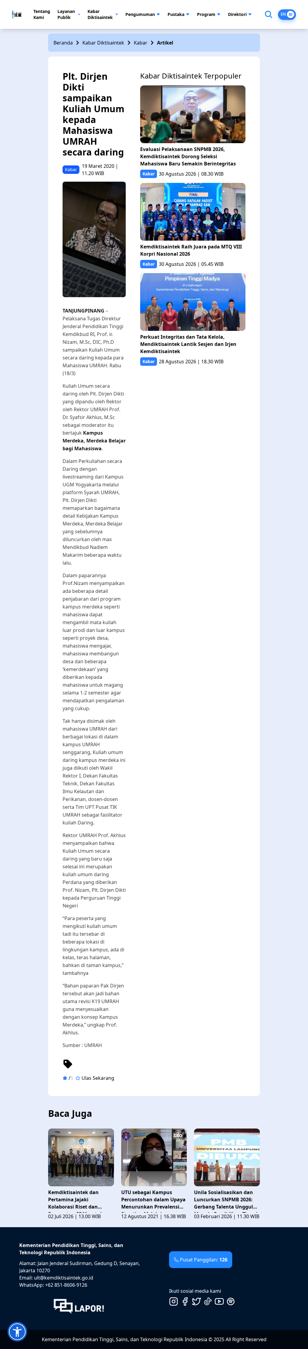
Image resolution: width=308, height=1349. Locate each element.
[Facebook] (184, 1301)
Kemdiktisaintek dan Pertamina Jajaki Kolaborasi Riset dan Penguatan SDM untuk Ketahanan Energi (75, 1201)
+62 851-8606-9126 (66, 1285)
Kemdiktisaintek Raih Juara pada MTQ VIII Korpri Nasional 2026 (191, 250)
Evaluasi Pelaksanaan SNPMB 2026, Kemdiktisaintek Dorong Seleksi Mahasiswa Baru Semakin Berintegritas (188, 156)
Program (206, 14)
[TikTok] (207, 1301)
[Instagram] (173, 1301)
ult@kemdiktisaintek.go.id (63, 1277)
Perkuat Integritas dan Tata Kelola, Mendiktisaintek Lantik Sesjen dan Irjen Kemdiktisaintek (188, 344)
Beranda (63, 42)
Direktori (237, 14)
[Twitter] (196, 1301)
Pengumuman (140, 14)
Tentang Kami (41, 14)
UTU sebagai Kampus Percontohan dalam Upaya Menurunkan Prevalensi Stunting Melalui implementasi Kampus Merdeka (153, 1201)
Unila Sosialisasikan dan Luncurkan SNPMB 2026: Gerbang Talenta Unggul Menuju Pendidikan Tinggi (225, 1201)
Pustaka (176, 14)
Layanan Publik (66, 14)
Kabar (140, 42)
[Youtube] (219, 1301)
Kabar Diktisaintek (100, 14)
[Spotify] (230, 1301)
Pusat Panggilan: (203, 1259)
